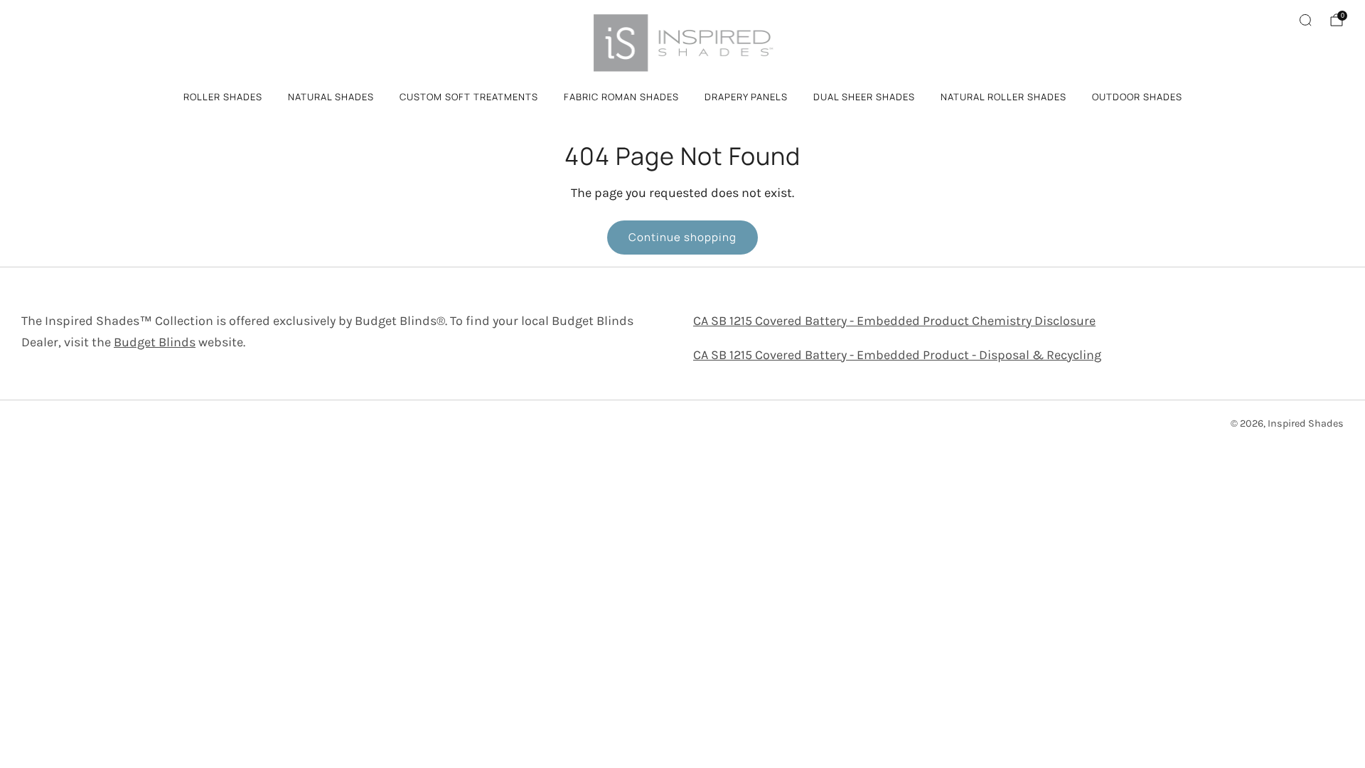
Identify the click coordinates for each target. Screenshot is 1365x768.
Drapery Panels (746, 96)
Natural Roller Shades (1003, 96)
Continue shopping (682, 237)
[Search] (1305, 20)
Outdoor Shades (1137, 96)
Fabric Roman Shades (621, 96)
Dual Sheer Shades (864, 96)
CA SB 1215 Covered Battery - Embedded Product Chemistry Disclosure (894, 321)
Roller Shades (222, 96)
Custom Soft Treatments (469, 96)
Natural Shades (331, 96)
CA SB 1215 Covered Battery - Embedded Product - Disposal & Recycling (897, 355)
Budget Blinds (155, 342)
